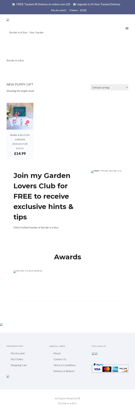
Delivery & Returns (63, 371)
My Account (58, 10)
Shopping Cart (19, 365)
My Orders (17, 359)
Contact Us (59, 359)
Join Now (25, 238)
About (57, 353)
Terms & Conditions (64, 365)
